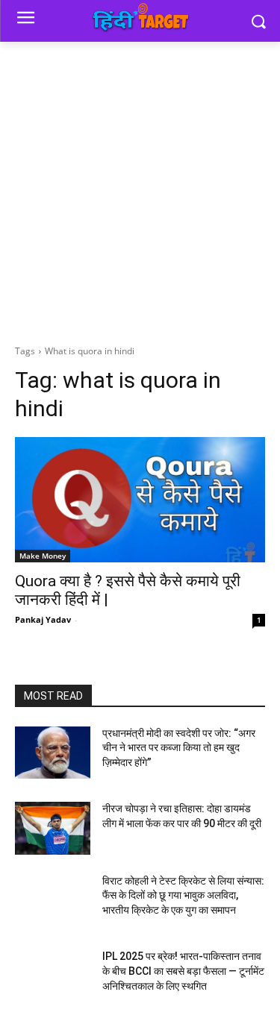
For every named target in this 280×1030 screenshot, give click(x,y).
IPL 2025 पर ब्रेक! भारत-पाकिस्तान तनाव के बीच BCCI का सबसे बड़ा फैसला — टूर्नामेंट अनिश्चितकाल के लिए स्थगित (183, 970)
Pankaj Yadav (43, 619)
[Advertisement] (140, 189)
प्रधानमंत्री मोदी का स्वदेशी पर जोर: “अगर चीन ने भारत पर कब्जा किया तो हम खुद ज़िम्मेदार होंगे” (178, 747)
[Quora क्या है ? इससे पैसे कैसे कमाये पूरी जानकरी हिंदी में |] (140, 499)
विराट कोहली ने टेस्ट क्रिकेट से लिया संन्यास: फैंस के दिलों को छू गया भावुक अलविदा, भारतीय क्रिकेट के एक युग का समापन (183, 895)
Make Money (42, 555)
